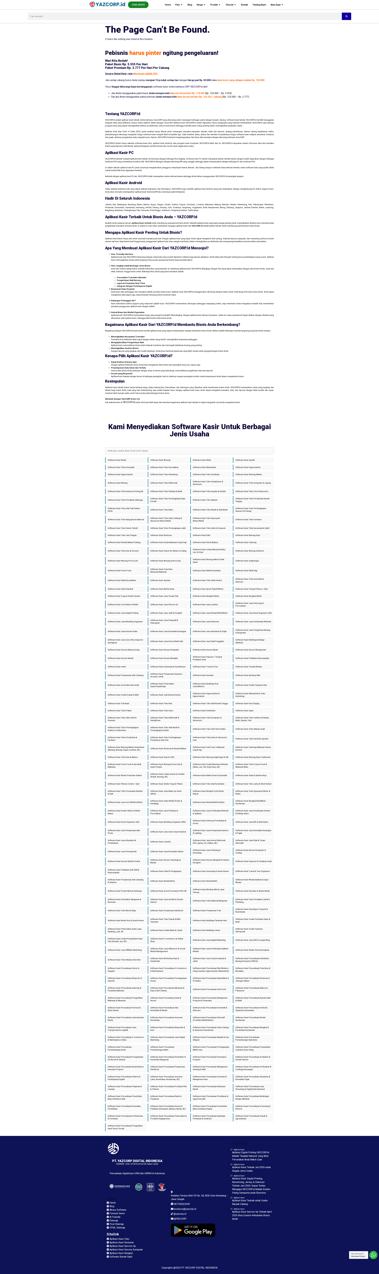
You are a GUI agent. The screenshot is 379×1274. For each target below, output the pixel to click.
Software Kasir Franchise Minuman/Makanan (161, 570)
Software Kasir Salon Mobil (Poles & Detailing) (166, 802)
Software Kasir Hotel (117, 667)
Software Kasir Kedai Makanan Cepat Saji (168, 542)
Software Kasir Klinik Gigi (246, 570)
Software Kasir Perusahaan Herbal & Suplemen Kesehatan (251, 1009)
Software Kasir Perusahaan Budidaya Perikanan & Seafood (209, 1117)
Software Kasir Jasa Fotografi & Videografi (164, 621)
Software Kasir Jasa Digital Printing (123, 613)
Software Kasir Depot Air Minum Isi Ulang (168, 551)
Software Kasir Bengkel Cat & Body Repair (208, 792)
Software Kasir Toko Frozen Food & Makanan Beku (251, 765)
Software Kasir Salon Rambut (120, 589)
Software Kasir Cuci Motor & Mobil (123, 604)
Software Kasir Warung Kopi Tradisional (252, 757)
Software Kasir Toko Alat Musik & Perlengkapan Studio (164, 728)
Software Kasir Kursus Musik (205, 650)
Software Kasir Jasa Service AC (164, 604)
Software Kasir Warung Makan (248, 474)
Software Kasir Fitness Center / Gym (123, 784)
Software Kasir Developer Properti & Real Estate (251, 910)
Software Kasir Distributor (204, 710)
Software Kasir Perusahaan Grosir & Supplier (123, 969)
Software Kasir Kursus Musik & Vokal (124, 861)
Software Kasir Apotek (160, 580)
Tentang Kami (259, 5)
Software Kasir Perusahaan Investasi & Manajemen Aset (210, 1078)
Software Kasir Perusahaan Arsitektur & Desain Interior (252, 1058)
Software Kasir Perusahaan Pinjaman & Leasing (125, 1087)
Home (168, 5)
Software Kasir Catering (245, 542)
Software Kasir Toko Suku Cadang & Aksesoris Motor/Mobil (166, 519)
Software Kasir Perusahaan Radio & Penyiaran (166, 1097)
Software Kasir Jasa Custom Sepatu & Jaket (209, 959)
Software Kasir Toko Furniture (248, 519)
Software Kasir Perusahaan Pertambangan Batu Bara (247, 1038)
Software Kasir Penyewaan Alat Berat (166, 910)
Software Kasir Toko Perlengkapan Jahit (168, 528)
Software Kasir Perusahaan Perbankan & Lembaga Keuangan (253, 1068)
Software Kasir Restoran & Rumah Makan (168, 748)
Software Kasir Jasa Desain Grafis (122, 631)
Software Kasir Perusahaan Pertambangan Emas (120, 1048)
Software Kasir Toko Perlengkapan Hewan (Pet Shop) (250, 509)
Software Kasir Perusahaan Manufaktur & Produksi (211, 979)
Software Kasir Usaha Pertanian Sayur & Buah (252, 920)
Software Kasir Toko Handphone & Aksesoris (208, 482)
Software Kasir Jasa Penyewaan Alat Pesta (124, 831)
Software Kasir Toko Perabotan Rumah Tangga (252, 499)
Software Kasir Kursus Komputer (164, 650)
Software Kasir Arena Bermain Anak (123, 685)
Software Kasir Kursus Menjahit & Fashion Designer (211, 861)
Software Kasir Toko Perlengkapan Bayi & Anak (167, 499)
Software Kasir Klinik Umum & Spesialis (210, 775)
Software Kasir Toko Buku (161, 510)
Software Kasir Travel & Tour (205, 667)
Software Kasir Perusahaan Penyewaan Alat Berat (167, 1068)
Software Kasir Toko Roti (161, 703)
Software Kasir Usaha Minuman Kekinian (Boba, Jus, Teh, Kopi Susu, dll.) (210, 765)
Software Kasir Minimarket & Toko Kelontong (250, 694)
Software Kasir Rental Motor (162, 881)
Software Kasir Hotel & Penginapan (165, 871)
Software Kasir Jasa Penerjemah (122, 851)
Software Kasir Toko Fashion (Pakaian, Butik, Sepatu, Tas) (252, 719)
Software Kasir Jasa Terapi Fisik (164, 596)
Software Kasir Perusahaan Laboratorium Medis (126, 1018)
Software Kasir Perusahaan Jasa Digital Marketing (167, 1038)
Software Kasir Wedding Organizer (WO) (168, 822)
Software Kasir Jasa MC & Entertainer (251, 822)
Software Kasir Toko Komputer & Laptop (253, 483)
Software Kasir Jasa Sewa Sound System (168, 832)
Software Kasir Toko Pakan (119, 710)
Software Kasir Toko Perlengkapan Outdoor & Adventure (123, 728)
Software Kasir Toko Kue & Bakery (123, 757)
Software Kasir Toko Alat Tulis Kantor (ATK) (124, 509)
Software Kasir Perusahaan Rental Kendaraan (250, 1018)
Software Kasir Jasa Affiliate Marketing (125, 950)
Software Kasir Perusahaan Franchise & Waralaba (252, 969)
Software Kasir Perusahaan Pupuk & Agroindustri (251, 1117)
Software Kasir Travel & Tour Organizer (252, 871)
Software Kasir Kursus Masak (120, 658)
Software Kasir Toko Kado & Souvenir (209, 528)
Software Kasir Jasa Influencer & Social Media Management (167, 950)
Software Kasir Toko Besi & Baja (122, 910)
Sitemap (111, 1198)
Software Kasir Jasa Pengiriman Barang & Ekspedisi (252, 631)
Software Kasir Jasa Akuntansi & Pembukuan (122, 841)
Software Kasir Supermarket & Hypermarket (206, 694)
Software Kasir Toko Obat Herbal (207, 580)
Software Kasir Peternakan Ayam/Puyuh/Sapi (162, 685)
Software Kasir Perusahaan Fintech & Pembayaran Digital (124, 1078)
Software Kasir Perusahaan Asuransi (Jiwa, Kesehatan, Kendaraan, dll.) (166, 1078)
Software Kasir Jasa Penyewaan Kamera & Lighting (210, 831)
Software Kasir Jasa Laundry (205, 604)
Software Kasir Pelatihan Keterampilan (252, 658)
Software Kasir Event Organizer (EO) (123, 822)
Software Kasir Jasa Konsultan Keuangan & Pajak (253, 831)
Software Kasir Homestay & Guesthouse (168, 667)
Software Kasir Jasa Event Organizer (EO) (253, 613)
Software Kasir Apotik (245, 460)
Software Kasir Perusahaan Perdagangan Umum (168, 979)
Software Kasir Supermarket (247, 467)
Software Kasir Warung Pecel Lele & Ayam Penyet (166, 765)
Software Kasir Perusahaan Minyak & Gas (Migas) (211, 1038)
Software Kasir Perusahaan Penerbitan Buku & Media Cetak (125, 1097)
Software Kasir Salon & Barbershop (250, 775)
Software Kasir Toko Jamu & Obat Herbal (253, 784)
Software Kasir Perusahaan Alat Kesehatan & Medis (164, 1009)
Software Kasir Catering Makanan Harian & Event (253, 748)
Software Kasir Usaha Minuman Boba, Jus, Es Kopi (209, 550)
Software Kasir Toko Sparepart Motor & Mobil (252, 792)
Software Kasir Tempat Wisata (248, 667)
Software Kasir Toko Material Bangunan (210, 901)
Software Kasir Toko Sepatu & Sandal (209, 491)
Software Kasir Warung (160, 460)
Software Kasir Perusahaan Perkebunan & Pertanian (125, 1117)
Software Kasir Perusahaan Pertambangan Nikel (162, 1048)
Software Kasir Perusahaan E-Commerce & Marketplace (168, 969)
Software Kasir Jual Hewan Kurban (165, 695)
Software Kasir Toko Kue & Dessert (123, 551)
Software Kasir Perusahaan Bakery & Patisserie (251, 989)
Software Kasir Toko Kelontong (164, 474)
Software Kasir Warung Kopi (247, 535)
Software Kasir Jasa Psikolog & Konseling (206, 851)
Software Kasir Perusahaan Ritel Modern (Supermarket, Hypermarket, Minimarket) (211, 969)
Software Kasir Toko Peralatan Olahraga (125, 500)
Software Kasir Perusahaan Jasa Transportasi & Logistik (122, 1028)
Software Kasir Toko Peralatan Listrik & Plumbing (252, 900)
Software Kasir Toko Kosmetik (121, 467)
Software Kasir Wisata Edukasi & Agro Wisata (252, 881)
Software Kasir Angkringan (247, 561)
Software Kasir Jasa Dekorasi (206, 621)
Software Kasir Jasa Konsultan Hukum (166, 851)
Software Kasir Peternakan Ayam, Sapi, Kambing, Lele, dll (125, 930)
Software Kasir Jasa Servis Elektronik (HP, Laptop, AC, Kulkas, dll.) (209, 841)
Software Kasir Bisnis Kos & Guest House (126, 920)
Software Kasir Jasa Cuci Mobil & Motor (125, 802)
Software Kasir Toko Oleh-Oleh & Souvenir (122, 719)
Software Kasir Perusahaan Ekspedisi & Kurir (167, 1028)
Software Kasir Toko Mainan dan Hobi (124, 960)
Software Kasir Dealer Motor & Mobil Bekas (124, 812)
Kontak (244, 5)
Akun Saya (275, 5)
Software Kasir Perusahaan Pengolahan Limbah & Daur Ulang (252, 1048)
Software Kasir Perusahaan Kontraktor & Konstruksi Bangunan (168, 1058)
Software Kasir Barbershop (162, 589)
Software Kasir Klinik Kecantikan (122, 580)
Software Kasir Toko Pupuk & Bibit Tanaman (165, 920)
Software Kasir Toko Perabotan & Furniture (122, 738)
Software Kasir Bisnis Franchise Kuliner (125, 775)
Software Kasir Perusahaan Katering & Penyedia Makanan (124, 989)
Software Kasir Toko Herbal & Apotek (251, 739)
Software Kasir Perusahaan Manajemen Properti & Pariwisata (210, 999)
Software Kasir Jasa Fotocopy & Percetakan (249, 604)
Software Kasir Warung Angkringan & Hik (210, 757)
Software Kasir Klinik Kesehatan (207, 570)
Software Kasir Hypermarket (120, 474)
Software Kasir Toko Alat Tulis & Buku (209, 729)
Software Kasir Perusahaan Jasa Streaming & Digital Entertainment (250, 1087)
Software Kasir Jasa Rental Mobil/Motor (210, 613)
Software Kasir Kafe (201, 535)
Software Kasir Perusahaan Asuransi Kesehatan (166, 1018)
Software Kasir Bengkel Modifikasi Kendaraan (250, 802)
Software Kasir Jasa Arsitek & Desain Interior (166, 900)
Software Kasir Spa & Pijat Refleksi (208, 589)
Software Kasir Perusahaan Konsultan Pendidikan (124, 1107)
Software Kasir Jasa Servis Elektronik (166, 641)
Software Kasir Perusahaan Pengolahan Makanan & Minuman (125, 999)
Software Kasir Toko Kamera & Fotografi (125, 491)
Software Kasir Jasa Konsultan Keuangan (168, 631)
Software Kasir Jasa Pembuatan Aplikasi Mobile (210, 950)
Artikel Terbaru (239, 1143)
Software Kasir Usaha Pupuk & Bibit (123, 695)
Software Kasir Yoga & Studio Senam (124, 596)
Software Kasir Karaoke (203, 675)
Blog (190, 5)
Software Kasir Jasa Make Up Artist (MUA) (165, 792)
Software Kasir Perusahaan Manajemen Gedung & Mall (210, 1068)
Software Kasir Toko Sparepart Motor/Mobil (206, 519)
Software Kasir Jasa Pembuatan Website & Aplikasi (211, 812)
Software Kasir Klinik (202, 460)
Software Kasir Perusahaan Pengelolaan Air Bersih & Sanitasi (125, 1058)
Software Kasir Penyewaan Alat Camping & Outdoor (125, 881)
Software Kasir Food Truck (119, 570)
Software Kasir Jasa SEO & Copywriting (252, 940)
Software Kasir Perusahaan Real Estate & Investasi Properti (126, 1068)
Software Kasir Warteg (117, 483)
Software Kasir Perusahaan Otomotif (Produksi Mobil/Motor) (209, 1018)
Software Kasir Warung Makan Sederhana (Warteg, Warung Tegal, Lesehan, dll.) (126, 748)
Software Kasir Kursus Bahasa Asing (123, 650)
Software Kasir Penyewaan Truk (207, 910)
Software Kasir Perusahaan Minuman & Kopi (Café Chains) (167, 989)
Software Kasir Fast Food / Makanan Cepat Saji (208, 748)
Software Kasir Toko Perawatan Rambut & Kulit (125, 792)
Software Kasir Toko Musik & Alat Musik (210, 510)
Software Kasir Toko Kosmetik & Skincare (249, 580)
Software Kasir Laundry (160, 842)
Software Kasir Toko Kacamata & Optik (252, 528)
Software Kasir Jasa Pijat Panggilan (208, 641)
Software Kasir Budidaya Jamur (206, 930)
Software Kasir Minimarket (204, 467)
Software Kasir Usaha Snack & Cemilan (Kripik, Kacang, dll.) (167, 775)
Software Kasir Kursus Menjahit (164, 658)
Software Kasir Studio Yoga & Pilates (166, 784)
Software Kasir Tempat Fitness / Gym (251, 589)
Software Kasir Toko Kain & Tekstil (123, 528)
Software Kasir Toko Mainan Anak (250, 729)
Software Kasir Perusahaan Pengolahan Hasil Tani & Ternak (125, 1127)
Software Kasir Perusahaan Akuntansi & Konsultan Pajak (252, 1078)
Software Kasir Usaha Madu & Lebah (166, 930)
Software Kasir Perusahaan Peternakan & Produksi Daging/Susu (168, 1117)
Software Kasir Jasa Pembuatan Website (253, 621)
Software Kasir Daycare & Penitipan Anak (253, 861)
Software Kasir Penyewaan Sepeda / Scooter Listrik (166, 675)
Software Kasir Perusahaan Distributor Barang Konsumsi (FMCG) (252, 959)
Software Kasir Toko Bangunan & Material (126, 519)
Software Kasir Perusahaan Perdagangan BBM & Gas (211, 1048)
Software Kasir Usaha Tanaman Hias (251, 685)
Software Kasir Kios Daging (247, 703)
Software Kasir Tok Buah (118, 703)
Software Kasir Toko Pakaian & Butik (166, 491)
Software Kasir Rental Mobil (205, 881)
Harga (200, 5)
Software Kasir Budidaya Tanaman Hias (210, 920)
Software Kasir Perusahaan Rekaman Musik (209, 1087)
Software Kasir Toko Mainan (205, 500)
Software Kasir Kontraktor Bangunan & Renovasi (124, 900)
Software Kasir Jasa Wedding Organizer (125, 621)
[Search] (346, 16)
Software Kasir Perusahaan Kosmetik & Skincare (210, 1009)
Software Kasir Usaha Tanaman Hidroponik (249, 930)
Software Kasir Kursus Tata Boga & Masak (165, 861)
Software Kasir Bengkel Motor (206, 596)
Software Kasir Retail (117, 460)
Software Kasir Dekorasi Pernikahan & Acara (209, 822)
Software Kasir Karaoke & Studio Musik (252, 891)
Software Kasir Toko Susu (161, 710)
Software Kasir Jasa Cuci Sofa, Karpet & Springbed (125, 641)
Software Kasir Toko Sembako (206, 474)
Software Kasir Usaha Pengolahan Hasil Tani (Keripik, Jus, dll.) (125, 940)
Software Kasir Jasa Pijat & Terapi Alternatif (250, 841)
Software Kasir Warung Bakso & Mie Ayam (208, 560)
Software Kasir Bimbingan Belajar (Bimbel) (250, 641)
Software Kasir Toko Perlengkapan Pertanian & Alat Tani (165, 738)
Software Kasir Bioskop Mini (247, 675)
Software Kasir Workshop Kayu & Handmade (164, 959)
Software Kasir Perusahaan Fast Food (209, 989)
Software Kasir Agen (244, 710)
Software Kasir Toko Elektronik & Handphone (164, 719)
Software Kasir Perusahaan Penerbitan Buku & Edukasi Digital (210, 1107)
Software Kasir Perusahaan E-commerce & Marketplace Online (126, 1038)
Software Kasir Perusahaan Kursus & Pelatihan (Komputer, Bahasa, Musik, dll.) (168, 1107)
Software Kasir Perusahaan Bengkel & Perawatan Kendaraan (252, 1028)
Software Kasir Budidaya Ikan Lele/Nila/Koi (205, 685)
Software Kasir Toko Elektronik (163, 483)
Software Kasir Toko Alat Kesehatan (208, 784)
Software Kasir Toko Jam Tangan (122, 535)
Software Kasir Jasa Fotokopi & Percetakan (164, 812)
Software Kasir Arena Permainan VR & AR (168, 891)
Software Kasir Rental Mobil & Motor (209, 802)
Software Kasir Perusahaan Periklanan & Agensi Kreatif (210, 1097)
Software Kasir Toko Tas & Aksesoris (251, 491)
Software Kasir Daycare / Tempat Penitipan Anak (207, 658)
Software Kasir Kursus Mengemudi (250, 650)
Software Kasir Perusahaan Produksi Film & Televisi (168, 1087)
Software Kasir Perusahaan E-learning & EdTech (252, 1107)
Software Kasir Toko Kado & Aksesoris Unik (210, 738)
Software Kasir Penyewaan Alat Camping (125, 675)
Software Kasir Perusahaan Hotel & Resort (165, 999)
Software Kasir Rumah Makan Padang (124, 542)
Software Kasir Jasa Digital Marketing (209, 940)
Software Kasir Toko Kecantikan (164, 467)
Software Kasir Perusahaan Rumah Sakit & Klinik (252, 999)
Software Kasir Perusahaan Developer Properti (210, 1058)
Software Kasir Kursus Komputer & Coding (250, 851)
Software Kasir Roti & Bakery (205, 542)
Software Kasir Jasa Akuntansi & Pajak (210, 631)
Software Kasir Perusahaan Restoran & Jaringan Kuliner (252, 979)
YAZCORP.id (129, 402)
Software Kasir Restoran (161, 535)
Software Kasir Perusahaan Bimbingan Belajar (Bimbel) (252, 1097)
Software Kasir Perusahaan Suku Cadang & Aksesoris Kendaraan (211, 1028)
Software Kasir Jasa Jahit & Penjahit (166, 613)
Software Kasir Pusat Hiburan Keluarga (125, 891)
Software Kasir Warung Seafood (249, 551)
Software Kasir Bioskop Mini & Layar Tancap (208, 890)
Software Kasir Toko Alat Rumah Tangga (210, 703)
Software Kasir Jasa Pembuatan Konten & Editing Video (252, 812)
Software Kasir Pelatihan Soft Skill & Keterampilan (123, 871)
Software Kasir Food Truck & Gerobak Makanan (124, 765)
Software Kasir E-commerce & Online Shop (166, 940)
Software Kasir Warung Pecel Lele (123, 561)
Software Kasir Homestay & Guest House (211, 871)
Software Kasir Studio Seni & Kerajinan (252, 950)
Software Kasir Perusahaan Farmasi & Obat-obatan (124, 1009)
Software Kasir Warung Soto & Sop (165, 561)
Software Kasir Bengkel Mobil (248, 596)
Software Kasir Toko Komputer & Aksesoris (207, 719)
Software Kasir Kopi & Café (162, 757)
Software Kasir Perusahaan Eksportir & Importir (125, 979)
